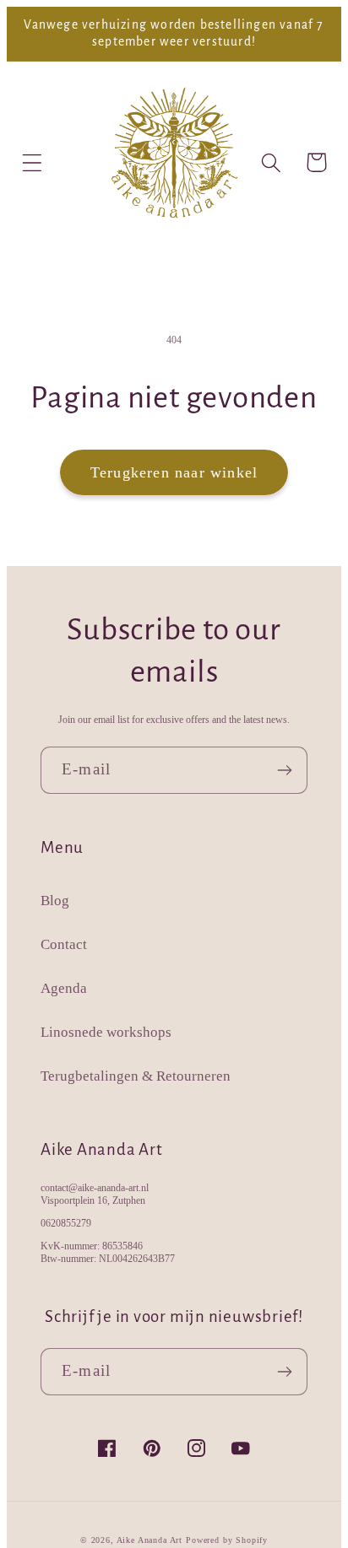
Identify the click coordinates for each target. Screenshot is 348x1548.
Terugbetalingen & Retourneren (136, 1076)
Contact (64, 944)
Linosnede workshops (106, 1032)
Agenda (64, 988)
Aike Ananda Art (150, 1540)
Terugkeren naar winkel (174, 472)
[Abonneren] (284, 770)
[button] (32, 162)
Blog (55, 901)
